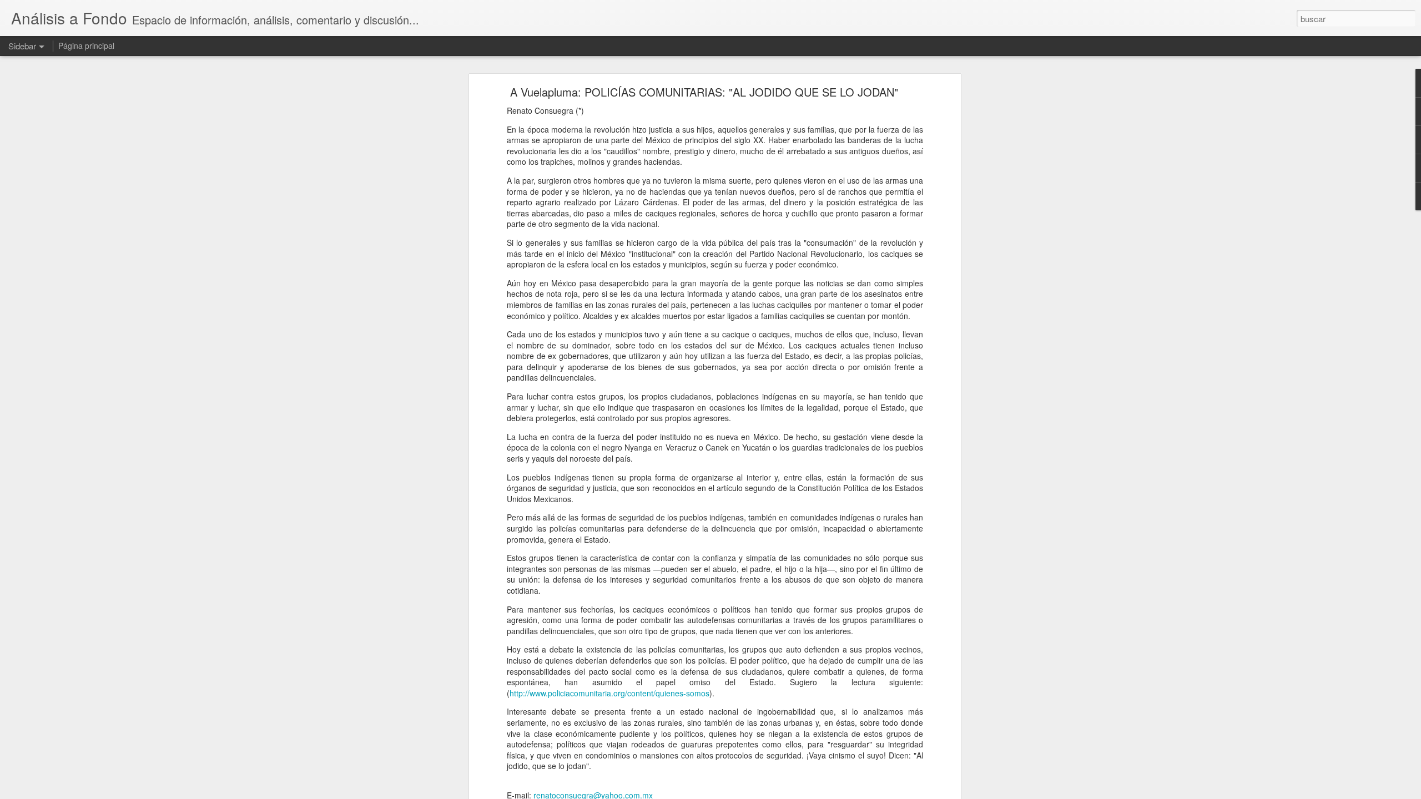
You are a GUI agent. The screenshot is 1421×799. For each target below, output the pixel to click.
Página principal (86, 45)
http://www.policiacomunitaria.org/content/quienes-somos (609, 693)
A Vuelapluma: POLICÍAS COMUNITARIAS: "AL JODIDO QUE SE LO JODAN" (704, 92)
